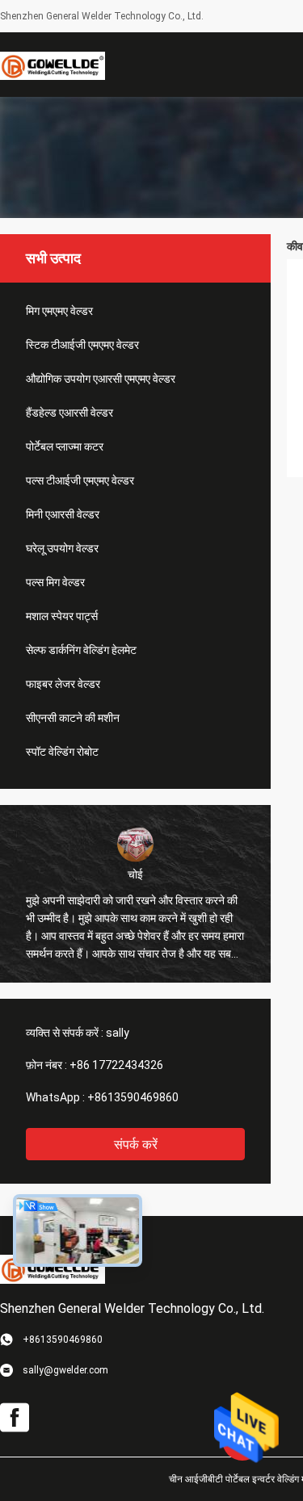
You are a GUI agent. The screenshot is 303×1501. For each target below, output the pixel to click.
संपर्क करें (136, 1144)
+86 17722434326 (116, 1065)
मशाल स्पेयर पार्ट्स (62, 616)
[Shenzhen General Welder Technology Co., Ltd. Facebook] (14, 1417)
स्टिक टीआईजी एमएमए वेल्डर (82, 344)
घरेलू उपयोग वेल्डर (62, 548)
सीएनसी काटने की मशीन (73, 717)
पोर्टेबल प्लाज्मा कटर (64, 446)
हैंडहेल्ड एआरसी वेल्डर (69, 412)
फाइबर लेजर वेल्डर (63, 683)
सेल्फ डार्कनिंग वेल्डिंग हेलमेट (81, 650)
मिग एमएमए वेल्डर (59, 310)
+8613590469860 (133, 1097)
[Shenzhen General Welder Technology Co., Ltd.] (52, 64)
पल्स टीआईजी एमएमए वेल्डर (80, 480)
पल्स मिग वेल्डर (55, 582)
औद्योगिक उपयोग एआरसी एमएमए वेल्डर (100, 378)
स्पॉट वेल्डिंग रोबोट (62, 751)
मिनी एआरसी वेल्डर (62, 514)
